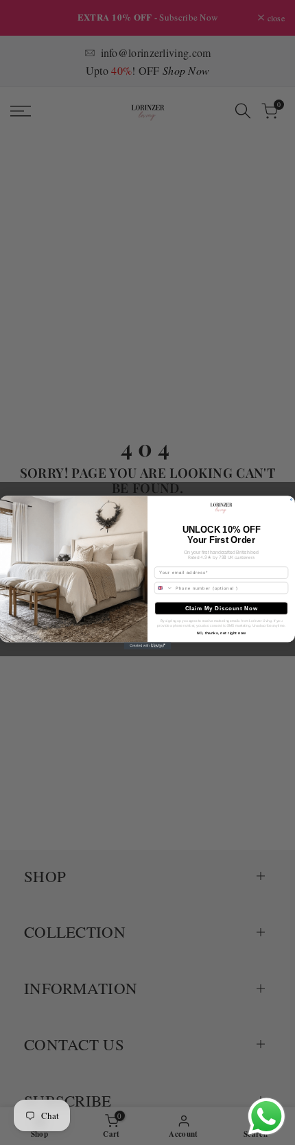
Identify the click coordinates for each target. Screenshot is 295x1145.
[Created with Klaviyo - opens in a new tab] (148, 646)
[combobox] (163, 587)
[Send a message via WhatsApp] (266, 1116)
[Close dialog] (291, 499)
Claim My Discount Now (221, 608)
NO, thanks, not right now (221, 634)
